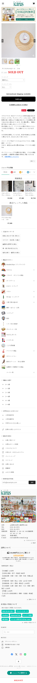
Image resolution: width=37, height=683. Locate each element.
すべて (5, 172)
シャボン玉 (10, 340)
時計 (7, 318)
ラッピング (4, 77)
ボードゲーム (10, 281)
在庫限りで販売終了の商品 (14, 367)
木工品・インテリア (12, 297)
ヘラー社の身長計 (12, 324)
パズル (8, 291)
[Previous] (2, 40)
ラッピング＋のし (6, 84)
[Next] (35, 40)
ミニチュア (10, 313)
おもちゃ (9, 270)
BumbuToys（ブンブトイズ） (16, 264)
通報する (32, 161)
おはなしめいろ (11, 335)
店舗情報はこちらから (12, 157)
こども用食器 (10, 345)
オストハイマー (11, 356)
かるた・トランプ (12, 286)
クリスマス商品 (11, 351)
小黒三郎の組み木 (12, 302)
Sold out (18, 99)
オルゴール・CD (11, 329)
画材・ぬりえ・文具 (12, 308)
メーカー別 (10, 372)
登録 (32, 482)
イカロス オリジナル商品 (14, 275)
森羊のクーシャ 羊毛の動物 (15, 362)
